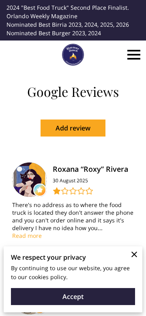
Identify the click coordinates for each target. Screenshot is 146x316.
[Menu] (133, 55)
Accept (73, 296)
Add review (73, 128)
